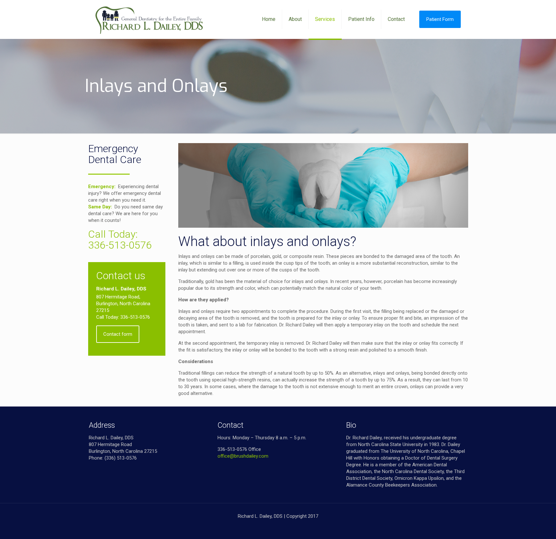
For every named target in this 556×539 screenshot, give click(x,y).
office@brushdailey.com (243, 456)
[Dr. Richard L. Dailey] (149, 19)
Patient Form (440, 19)
